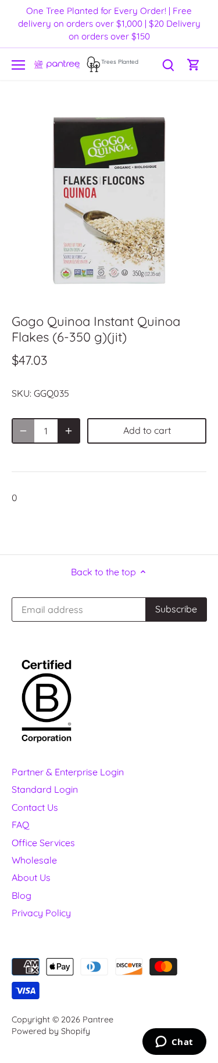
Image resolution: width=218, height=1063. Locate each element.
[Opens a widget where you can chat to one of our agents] (174, 1042)
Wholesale (34, 860)
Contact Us (35, 807)
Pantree (98, 1019)
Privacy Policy (41, 913)
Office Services (43, 842)
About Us (31, 877)
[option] (109, 200)
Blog (21, 895)
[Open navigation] (18, 65)
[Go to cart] (194, 64)
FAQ (20, 824)
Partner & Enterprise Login (68, 772)
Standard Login (45, 789)
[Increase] (69, 431)
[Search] (168, 64)
